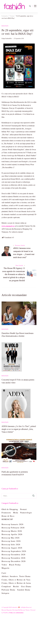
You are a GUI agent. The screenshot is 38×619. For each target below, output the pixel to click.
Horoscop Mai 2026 (10, 537)
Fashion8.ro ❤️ (15, 607)
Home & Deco (8, 516)
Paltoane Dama (8, 589)
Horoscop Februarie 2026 (13, 527)
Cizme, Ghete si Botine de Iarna (16, 583)
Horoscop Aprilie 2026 (12, 534)
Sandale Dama (23, 589)
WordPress (6, 612)
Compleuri (6, 586)
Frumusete (6, 512)
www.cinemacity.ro (8, 226)
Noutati (5, 26)
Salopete (5, 593)
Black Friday (15, 564)
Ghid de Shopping (10, 509)
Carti (4, 573)
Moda (15, 512)
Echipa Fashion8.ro (7, 38)
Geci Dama (26, 586)
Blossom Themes (25, 610)
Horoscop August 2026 (12, 547)
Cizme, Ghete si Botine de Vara (16, 579)
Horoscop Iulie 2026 (11, 544)
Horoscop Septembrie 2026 (14, 551)
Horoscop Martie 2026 (12, 531)
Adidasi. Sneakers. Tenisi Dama (16, 576)
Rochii (16, 586)
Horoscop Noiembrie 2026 (13, 558)
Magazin (5, 568)
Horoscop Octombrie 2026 (13, 554)
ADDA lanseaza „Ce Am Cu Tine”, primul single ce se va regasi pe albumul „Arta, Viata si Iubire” (19, 429)
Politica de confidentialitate (16, 612)
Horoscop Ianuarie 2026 (12, 524)
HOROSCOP (7, 519)
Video (4, 564)
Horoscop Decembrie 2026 (14, 561)
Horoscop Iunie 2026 (11, 541)
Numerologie (26, 512)
